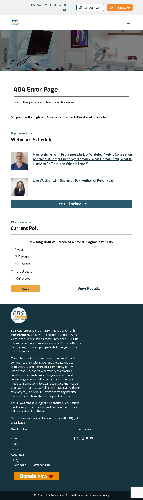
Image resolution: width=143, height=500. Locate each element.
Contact (16, 449)
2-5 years (22, 257)
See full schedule (71, 204)
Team (14, 444)
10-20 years (23, 271)
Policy (14, 460)
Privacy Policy (100, 495)
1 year (19, 249)
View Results (89, 288)
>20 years (22, 279)
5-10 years (22, 264)
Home (14, 438)
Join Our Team (92, 7)
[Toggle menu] (128, 22)
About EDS (17, 454)
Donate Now (117, 7)
